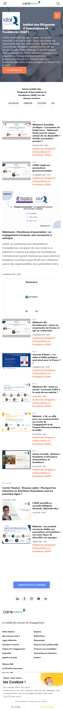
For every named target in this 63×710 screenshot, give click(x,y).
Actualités (6, 653)
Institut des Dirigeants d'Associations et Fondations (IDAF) (44, 151)
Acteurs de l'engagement (13, 649)
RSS (53, 103)
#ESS (34, 121)
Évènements (39, 640)
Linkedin (28, 103)
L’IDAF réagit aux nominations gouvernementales (42, 168)
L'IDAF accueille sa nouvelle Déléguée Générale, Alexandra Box (45, 506)
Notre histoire (8, 631)
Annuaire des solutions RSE (46, 644)
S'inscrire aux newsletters (45, 649)
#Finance (6, 483)
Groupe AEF (7, 672)
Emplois (37, 631)
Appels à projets (9, 657)
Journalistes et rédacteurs (45, 653)
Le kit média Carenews (12, 668)
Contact (37, 657)
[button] (26, 311)
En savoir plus (14, 70)
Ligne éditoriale (9, 640)
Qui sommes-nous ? (11, 636)
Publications (39, 636)
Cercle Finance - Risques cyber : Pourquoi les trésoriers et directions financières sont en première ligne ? (29, 490)
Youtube (41, 103)
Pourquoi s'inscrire (10, 644)
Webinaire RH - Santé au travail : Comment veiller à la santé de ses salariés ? (46, 390)
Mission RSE (7, 664)
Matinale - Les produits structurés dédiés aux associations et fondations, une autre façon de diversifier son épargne (46, 532)
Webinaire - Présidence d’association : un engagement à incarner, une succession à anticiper (27, 235)
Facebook (13, 103)
